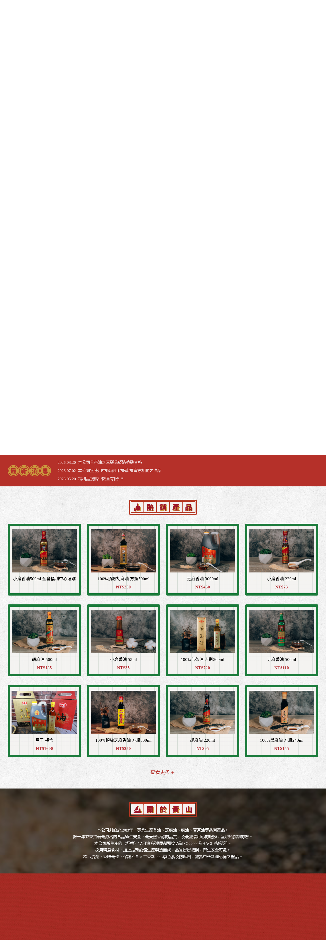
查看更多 (160, 772)
